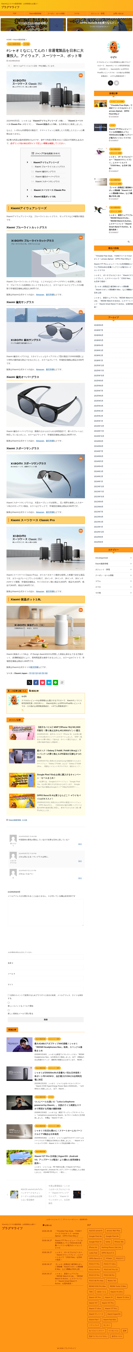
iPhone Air (93, 1247)
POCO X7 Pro (94, 1275)
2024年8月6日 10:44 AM (28, 836)
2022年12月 (99, 532)
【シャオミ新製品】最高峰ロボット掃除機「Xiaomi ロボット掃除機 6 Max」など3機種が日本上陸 (113, 289)
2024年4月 (98, 466)
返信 (80, 844)
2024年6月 (98, 456)
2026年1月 (98, 360)
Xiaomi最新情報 (35, 13)
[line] (55, 682)
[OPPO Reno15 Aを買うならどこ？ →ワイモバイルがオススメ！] (22, 807)
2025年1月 (98, 421)
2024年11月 (99, 431)
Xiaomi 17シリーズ (96, 1314)
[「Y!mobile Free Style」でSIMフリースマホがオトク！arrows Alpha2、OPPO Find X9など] (100, 106)
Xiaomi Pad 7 (94, 1320)
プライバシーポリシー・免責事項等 (74, 1219)
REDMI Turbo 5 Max (118, 1286)
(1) (30, 673)
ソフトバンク (94, 1325)
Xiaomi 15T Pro (108, 1303)
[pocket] (42, 682)
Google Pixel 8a (95, 1236)
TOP (14, 13)
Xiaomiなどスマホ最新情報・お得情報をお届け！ (19, 1224)
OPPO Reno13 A (95, 1258)
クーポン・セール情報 (56, 13)
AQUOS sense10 (95, 1231)
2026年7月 (98, 330)
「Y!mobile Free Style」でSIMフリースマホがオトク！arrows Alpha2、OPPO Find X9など (113, 257)
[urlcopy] (62, 682)
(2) (33, 673)
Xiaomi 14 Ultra (116, 1292)
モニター (106, 1325)
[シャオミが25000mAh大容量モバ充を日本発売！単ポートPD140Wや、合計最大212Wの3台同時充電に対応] (19, 1079)
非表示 (56, 153)
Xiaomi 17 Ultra (95, 1308)
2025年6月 (98, 396)
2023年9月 (98, 501)
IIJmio (108, 1242)
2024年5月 (98, 461)
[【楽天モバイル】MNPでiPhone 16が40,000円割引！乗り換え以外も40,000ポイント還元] (22, 738)
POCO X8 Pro (109, 1275)
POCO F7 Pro (94, 1264)
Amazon (40, 294)
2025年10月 (99, 375)
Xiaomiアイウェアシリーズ (45, 162)
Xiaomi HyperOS (113, 1314)
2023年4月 (98, 517)
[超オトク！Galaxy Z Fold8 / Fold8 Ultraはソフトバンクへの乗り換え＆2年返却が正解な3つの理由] (22, 762)
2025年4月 (98, 406)
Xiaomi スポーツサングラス (45, 181)
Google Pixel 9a (112, 1236)
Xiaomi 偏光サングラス (43, 171)
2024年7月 (98, 451)
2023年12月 (99, 486)
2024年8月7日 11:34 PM (27, 853)
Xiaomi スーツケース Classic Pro (48, 190)
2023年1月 (98, 527)
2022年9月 (98, 537)
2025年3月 (98, 411)
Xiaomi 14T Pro (95, 1297)
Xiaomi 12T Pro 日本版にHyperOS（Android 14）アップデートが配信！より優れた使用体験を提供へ (57, 1159)
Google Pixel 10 (95, 1242)
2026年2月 (98, 355)
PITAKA (109, 1258)
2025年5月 (98, 401)
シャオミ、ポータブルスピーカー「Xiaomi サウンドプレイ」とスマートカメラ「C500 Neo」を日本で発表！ (121, 162)
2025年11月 (99, 370)
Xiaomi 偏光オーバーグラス (45, 176)
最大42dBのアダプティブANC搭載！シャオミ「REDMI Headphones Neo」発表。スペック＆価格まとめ (58, 1047)
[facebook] (36, 682)
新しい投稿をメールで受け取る (20, 1013)
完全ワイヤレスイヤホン (98, 1336)
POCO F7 (119, 1258)
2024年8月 (98, 446)
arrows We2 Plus (113, 1231)
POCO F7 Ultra (109, 1264)
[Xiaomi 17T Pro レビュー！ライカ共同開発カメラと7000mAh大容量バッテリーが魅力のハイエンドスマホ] (100, 130)
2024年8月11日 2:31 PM (27, 870)
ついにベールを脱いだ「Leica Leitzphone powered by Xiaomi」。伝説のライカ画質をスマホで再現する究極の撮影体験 (57, 1105)
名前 (10, 963)
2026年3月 (98, 350)
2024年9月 (98, 441)
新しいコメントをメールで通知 (20, 1006)
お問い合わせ (118, 13)
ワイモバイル (113, 1331)
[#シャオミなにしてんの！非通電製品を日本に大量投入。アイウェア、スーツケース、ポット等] (49, 682)
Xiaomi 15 (109, 1297)
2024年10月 (99, 436)
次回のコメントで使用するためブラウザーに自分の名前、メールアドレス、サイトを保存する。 (45, 996)
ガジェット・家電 (97, 13)
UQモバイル (101, 1292)
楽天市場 (50, 294)
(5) (43, 673)
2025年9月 (98, 380)
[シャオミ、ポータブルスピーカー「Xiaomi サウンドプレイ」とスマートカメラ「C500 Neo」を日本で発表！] (100, 153)
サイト (10, 984)
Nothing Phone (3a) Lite (111, 1247)
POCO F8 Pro (94, 1269)
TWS (91, 1292)
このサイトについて (53, 1219)
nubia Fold (93, 1253)
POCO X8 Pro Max (96, 1281)
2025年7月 (98, 391)
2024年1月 (98, 481)
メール (11, 974)
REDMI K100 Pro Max (97, 1286)
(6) (46, 673)
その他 (24, 820)
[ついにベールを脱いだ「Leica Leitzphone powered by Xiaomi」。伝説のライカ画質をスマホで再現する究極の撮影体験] (19, 1108)
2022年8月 (98, 542)
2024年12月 (99, 426)
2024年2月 (98, 476)
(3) (36, 673)
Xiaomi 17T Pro (111, 1308)
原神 (124, 1331)
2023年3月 (98, 522)
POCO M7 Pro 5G (111, 1269)
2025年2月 (98, 416)
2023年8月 (98, 506)
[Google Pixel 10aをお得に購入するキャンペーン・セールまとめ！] (22, 786)
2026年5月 (98, 340)
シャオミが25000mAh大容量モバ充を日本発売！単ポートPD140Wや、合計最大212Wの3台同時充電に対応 (58, 1076)
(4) (39, 673)
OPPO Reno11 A (108, 1253)
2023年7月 (98, 512)
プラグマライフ (10, 7)
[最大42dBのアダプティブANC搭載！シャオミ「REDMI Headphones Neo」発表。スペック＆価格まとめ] (19, 1050)
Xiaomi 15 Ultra (123, 1297)
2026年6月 (98, 335)
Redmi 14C (112, 1281)
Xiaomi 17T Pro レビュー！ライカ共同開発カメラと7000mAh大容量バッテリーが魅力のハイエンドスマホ (113, 267)
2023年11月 (99, 491)
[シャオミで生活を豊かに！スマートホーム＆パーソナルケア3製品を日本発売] (19, 1137)
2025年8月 (98, 385)
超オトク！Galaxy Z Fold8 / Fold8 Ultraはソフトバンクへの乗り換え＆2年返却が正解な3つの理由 (59, 753)
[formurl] (116, 83)
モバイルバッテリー (96, 1331)
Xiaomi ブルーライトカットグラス (48, 166)
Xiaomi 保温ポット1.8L (43, 196)
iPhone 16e (119, 1242)
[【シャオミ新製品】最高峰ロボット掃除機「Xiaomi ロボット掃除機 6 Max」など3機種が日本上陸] (100, 184)
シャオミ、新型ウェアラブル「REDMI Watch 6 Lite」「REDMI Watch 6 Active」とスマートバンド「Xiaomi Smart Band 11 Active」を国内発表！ (113, 302)
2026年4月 (98, 345)
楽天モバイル (117, 1336)
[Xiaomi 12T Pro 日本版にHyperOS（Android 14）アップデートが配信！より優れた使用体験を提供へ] (19, 1163)
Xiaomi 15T (93, 1303)
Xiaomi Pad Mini (109, 1320)
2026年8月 (98, 325)
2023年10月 (99, 496)
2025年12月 (99, 365)
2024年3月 (98, 471)
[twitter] (29, 682)
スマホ (76, 13)
